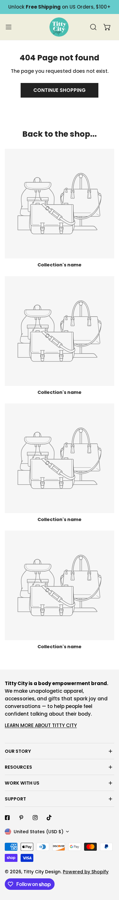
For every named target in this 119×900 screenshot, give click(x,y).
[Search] (93, 27)
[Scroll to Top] (107, 866)
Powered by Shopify (86, 872)
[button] (107, 27)
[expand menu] (8, 27)
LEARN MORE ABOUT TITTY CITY (41, 725)
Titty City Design (42, 872)
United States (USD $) (38, 831)
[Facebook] (7, 817)
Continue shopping (59, 90)
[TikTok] (49, 818)
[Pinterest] (21, 817)
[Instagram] (35, 817)
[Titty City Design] (59, 27)
